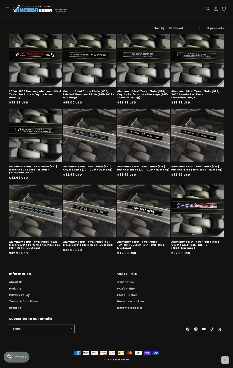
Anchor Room (121, 359)
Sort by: (160, 28)
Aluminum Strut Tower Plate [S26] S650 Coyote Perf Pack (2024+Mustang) (195, 94)
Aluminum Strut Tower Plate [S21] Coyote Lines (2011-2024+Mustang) (87, 168)
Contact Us (125, 282)
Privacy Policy (19, 295)
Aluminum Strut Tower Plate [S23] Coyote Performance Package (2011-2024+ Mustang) (143, 94)
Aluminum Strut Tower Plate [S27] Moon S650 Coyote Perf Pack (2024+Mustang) (33, 170)
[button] (8, 9)
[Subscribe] (70, 329)
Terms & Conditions (24, 301)
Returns (15, 308)
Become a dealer (130, 308)
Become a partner (131, 301)
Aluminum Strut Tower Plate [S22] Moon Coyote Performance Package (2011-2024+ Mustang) (34, 245)
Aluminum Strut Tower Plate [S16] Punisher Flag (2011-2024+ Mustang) (196, 168)
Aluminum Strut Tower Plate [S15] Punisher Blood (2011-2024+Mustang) (143, 168)
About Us (15, 282)
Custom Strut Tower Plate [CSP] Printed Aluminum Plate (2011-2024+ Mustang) (88, 94)
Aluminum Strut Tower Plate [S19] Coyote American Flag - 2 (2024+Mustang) (195, 245)
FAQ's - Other (127, 295)
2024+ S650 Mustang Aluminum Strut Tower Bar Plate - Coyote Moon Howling (35, 94)
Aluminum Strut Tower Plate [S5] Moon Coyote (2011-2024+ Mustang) (88, 243)
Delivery (15, 288)
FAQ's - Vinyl (126, 288)
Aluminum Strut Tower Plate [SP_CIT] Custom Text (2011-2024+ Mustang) (141, 245)
